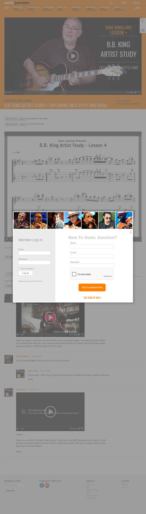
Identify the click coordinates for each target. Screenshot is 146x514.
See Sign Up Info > (93, 297)
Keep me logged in (27, 268)
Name (73, 243)
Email (20, 249)
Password (22, 259)
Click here (38, 281)
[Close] (130, 232)
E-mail (73, 252)
